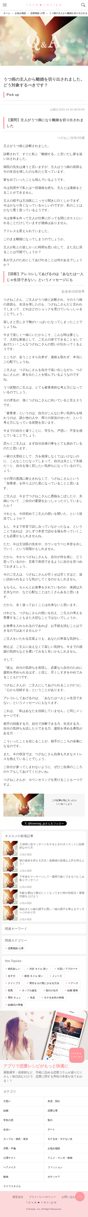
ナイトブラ (14, 983)
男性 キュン (14, 997)
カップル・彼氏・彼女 (15, 1139)
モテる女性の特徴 (54, 997)
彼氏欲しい (14, 968)
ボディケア (54, 1176)
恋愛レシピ (44, 4)
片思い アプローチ (67, 968)
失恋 (32, 997)
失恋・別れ (54, 1101)
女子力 (11, 976)
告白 (50, 1120)
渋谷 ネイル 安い (38, 968)
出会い (7, 1129)
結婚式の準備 (15, 1004)
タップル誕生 (29, 990)
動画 (5, 1176)
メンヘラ (57, 976)
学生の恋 (8, 1120)
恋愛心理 (53, 1110)
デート (51, 1129)
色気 (10, 990)
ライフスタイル (12, 1186)
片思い (7, 1101)
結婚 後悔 (72, 990)
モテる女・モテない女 (60, 1139)
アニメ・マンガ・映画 (60, 1157)
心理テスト (9, 1157)
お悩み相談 (54, 1148)
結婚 (5, 1110)
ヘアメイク (9, 1167)
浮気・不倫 (9, 1148)
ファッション (55, 1167)
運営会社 (17, 1197)
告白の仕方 (52, 990)
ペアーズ (73, 983)
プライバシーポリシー (42, 1197)
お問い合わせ (70, 1197)
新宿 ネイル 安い (33, 976)
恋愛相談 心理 (15, 948)
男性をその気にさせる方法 (44, 983)
